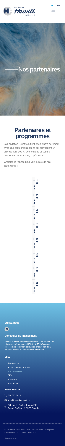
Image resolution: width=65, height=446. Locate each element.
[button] (53, 11)
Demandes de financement (20, 335)
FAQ (10, 375)
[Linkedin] (7, 329)
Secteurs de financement (19, 367)
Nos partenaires (15, 371)
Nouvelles (12, 379)
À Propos (12, 363)
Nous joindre (13, 383)
